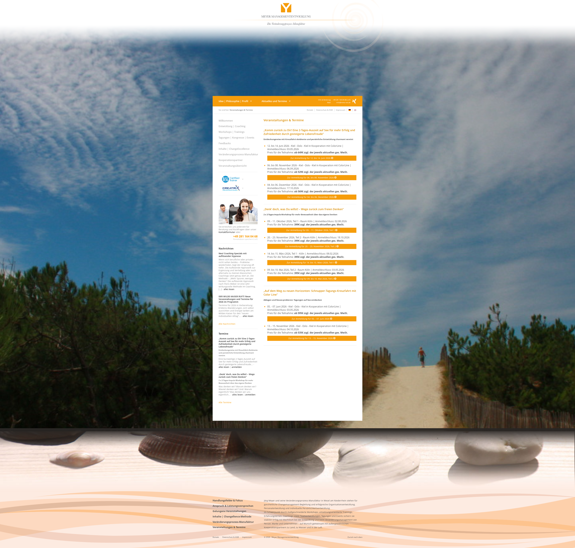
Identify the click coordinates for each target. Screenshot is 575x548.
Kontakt (310, 110)
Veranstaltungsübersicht (233, 165)
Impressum (340, 110)
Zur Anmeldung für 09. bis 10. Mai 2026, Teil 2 (310, 278)
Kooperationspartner (231, 160)
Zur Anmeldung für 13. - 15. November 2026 (310, 338)
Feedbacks (225, 143)
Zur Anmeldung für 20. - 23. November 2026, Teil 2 (310, 246)
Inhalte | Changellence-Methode (232, 516)
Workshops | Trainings (232, 132)
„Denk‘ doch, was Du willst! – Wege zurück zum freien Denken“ (304, 209)
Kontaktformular (227, 232)
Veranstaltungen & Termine (229, 527)
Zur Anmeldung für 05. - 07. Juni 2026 (311, 318)
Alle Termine (225, 402)
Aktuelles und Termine (274, 101)
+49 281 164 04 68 (245, 236)
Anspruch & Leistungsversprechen (233, 506)
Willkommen (226, 120)
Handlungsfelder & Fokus (228, 500)
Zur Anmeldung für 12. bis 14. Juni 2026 (310, 158)
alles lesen (229, 289)
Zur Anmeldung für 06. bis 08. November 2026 (310, 177)
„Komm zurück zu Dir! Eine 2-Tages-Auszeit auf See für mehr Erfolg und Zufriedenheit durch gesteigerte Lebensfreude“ (309, 132)
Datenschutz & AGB (324, 110)
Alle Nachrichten (227, 323)
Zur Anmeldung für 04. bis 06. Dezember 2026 (310, 197)
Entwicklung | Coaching (232, 126)
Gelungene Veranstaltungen (229, 511)
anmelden (237, 367)
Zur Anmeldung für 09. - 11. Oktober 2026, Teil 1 (310, 230)
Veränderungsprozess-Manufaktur (238, 154)
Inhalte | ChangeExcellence (234, 148)
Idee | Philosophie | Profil (233, 101)
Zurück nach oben (355, 537)
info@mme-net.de (343, 102)
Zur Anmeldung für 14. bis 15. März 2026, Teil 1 (311, 262)
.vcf (348, 100)
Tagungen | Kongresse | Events (236, 137)
